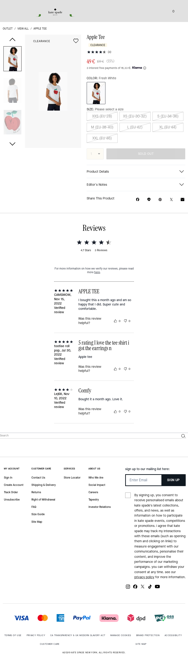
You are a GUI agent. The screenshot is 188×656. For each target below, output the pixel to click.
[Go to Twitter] (142, 588)
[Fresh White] (96, 93)
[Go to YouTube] (157, 588)
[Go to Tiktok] (150, 588)
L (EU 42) (135, 127)
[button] (12, 60)
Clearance (41, 41)
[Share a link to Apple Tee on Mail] (182, 199)
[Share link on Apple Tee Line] (149, 199)
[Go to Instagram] (128, 588)
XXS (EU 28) (102, 116)
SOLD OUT (146, 154)
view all (23, 28)
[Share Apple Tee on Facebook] (138, 199)
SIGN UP (173, 480)
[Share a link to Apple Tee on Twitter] (171, 199)
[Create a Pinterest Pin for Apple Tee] (160, 199)
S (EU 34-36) (168, 116)
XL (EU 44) (168, 127)
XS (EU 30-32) (135, 116)
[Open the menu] (179, 11)
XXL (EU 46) (102, 138)
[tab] (55, 11)
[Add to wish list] (75, 40)
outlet (8, 28)
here (97, 272)
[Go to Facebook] (135, 588)
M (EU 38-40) (102, 127)
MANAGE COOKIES (120, 635)
